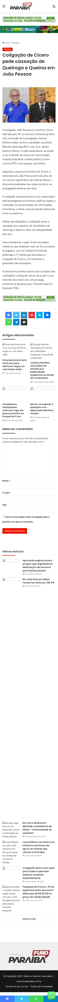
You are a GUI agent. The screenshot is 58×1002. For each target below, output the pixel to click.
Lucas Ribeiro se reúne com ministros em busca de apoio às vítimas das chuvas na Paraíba (39, 847)
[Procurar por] (54, 7)
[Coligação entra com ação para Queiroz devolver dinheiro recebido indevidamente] (11, 872)
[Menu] (4, 7)
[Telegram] (16, 322)
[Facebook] (8, 315)
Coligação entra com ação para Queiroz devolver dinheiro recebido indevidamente (39, 873)
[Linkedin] (24, 315)
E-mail (6, 492)
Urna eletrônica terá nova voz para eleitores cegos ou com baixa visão (14, 365)
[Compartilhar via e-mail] (24, 322)
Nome (6, 480)
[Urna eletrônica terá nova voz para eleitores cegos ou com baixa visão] (15, 350)
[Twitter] (16, 315)
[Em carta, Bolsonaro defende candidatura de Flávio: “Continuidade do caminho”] (11, 829)
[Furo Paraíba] (21, 6)
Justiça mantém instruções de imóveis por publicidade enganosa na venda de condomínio (42, 370)
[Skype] (39, 315)
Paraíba (15, 42)
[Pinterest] (32, 315)
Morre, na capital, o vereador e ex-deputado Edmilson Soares (41, 409)
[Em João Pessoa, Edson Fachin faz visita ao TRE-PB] (11, 698)
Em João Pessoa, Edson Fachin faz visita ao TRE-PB (38, 581)
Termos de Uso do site (16, 986)
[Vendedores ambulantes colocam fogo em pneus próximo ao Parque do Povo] (15, 394)
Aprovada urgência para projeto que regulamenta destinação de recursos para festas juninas (38, 565)
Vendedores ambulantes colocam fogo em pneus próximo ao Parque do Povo (13, 410)
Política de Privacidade (41, 986)
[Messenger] (47, 315)
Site (4, 504)
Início (7, 42)
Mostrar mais (29, 919)
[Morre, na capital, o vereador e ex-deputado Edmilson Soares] (43, 394)
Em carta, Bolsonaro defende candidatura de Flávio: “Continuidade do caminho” (37, 828)
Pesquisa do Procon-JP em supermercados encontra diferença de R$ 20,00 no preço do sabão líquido (38, 892)
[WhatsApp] (8, 322)
